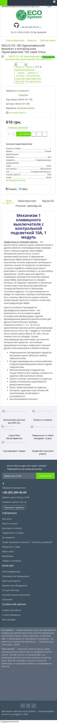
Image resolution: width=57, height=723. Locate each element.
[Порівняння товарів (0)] (41, 3)
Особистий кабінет (11, 610)
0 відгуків (23, 95)
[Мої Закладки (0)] (47, 3)
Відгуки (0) (48, 200)
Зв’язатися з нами (11, 546)
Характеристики (27, 200)
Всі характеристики (16, 180)
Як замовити (8, 537)
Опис (9, 200)
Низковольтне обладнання (15, 576)
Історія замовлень (11, 614)
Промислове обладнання (14, 585)
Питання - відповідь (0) (28, 205)
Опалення (7, 599)
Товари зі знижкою (11, 560)
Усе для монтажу (10, 590)
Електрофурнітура (11, 571)
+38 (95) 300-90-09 (29, 27)
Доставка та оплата (12, 528)
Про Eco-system (10, 523)
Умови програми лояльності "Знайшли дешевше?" (27, 542)
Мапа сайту (8, 551)
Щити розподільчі (11, 580)
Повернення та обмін (13, 532)
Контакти (7, 518)
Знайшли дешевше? (18, 127)
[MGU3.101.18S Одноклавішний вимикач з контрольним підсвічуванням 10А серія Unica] (28, 58)
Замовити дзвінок (14, 507)
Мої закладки (8, 619)
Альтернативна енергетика (16, 594)
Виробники (7, 556)
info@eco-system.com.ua (14, 502)
